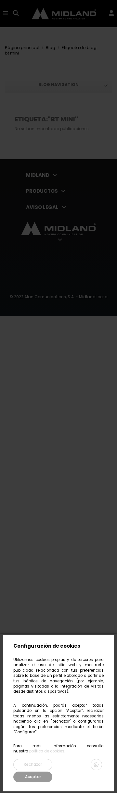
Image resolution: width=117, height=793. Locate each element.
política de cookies (46, 751)
